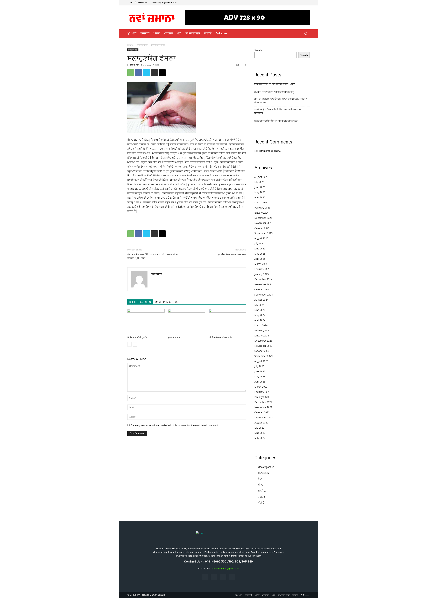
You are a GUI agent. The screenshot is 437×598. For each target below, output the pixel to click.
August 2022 (261, 422)
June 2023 (259, 371)
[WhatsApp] (130, 72)
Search (258, 50)
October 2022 (262, 412)
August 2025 (261, 238)
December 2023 (263, 340)
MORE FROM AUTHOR (167, 302)
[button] (306, 34)
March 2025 (260, 263)
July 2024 (259, 304)
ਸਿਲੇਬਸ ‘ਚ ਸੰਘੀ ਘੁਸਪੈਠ (137, 337)
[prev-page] (129, 344)
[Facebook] (295, 3)
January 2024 (261, 335)
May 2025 (259, 253)
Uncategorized (266, 467)
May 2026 (259, 192)
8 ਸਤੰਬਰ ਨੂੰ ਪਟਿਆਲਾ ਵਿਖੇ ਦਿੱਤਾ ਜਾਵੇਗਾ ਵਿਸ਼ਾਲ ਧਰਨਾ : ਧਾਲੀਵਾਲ (278, 111)
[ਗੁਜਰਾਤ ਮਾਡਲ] (186, 322)
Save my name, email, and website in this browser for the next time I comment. (175, 425)
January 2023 (261, 397)
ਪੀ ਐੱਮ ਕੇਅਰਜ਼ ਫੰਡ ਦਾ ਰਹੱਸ (220, 337)
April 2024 (259, 320)
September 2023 (263, 356)
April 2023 (259, 381)
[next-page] (135, 344)
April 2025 (259, 258)
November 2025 (263, 223)
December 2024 (263, 279)
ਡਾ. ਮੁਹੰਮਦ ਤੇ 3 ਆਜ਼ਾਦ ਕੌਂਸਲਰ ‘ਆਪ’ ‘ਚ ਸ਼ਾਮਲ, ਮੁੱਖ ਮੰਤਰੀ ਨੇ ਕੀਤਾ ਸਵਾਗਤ (280, 101)
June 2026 (259, 187)
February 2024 (262, 330)
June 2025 (259, 248)
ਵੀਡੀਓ (261, 502)
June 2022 (259, 432)
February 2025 (262, 269)
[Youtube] (308, 3)
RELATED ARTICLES (140, 302)
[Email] (162, 72)
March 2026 (260, 202)
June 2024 (259, 310)
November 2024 (263, 284)
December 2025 (263, 217)
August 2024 (261, 299)
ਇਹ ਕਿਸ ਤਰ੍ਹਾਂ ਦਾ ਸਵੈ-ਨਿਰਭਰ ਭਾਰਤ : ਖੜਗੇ (274, 84)
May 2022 (259, 438)
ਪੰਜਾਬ (260, 484)
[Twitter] (303, 3)
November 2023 (263, 345)
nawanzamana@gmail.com (225, 568)
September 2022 (263, 417)
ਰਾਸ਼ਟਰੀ (262, 496)
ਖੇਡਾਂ (260, 478)
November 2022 (263, 407)
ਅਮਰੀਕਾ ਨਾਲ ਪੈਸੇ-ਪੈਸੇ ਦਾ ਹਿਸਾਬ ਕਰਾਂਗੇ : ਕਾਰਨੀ (276, 121)
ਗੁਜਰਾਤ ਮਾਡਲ (174, 337)
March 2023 (260, 386)
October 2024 (262, 289)
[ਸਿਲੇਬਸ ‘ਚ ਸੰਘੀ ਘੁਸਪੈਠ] (146, 322)
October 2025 (262, 228)
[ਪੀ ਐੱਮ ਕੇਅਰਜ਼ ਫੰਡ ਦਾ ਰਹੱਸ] (227, 322)
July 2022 (259, 427)
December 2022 (263, 402)
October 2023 (262, 350)
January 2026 (261, 212)
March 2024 (260, 325)
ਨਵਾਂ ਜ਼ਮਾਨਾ (134, 65)
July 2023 (259, 366)
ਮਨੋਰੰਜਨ (262, 490)
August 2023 (261, 361)
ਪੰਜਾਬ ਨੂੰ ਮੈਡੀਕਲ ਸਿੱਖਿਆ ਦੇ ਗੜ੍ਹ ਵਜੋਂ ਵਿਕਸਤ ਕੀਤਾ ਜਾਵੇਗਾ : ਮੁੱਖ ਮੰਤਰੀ (152, 256)
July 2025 (259, 243)
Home (130, 45)
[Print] (154, 72)
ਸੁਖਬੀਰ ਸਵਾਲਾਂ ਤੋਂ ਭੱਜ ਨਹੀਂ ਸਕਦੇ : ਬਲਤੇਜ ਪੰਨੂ (274, 92)
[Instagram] (299, 3)
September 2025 (263, 233)
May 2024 (259, 315)
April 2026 (259, 197)
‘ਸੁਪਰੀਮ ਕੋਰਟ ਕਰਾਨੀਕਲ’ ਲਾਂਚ (231, 254)
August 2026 (261, 176)
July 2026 (259, 182)
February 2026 (262, 207)
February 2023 (262, 391)
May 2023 (259, 376)
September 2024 (263, 294)
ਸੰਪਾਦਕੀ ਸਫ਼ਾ (142, 45)
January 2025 (261, 274)
